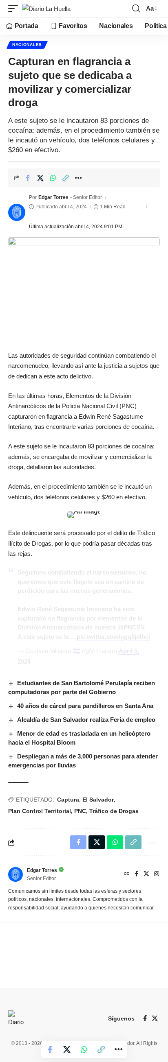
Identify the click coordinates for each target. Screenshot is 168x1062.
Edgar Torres (53, 197)
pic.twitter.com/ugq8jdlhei (113, 636)
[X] (146, 874)
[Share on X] (40, 177)
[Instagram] (156, 874)
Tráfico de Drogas (114, 811)
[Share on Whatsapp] (53, 177)
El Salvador (98, 799)
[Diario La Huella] (46, 8)
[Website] (126, 874)
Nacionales (27, 44)
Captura (68, 799)
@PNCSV (130, 627)
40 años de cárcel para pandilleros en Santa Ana (85, 705)
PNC (80, 811)
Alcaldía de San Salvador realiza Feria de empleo (86, 719)
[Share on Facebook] (27, 177)
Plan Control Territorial (39, 811)
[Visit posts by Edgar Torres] (16, 212)
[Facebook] (136, 874)
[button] (15, 8)
